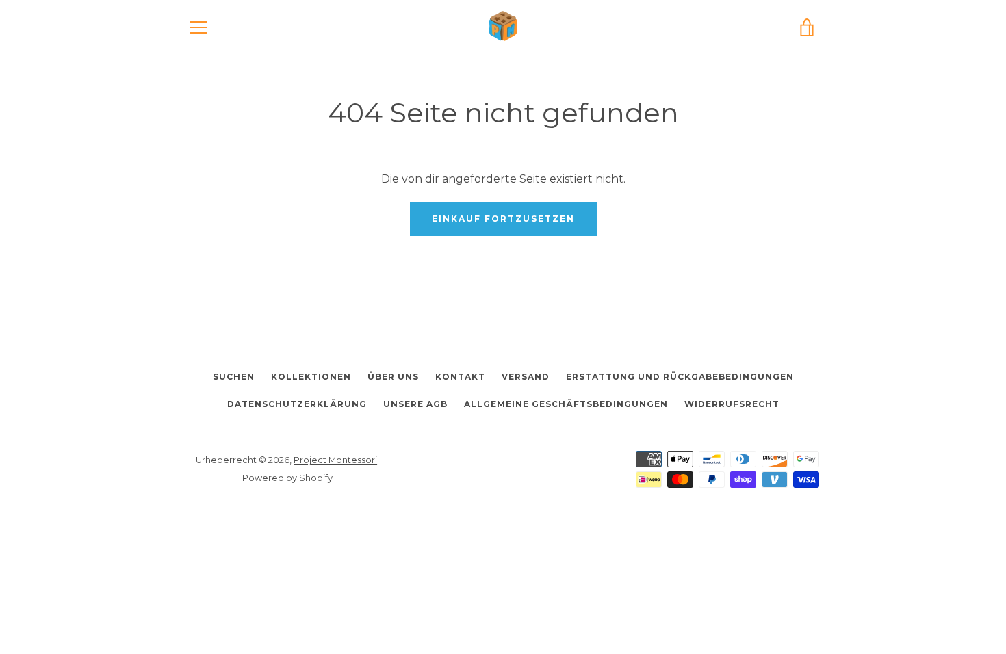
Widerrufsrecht (731, 404)
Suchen (234, 376)
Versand (526, 376)
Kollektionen (311, 376)
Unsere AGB (415, 404)
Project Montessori (335, 460)
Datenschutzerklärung (297, 404)
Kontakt (460, 376)
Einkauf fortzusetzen (503, 218)
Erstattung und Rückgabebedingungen (680, 376)
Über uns (393, 376)
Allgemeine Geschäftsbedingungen (566, 404)
